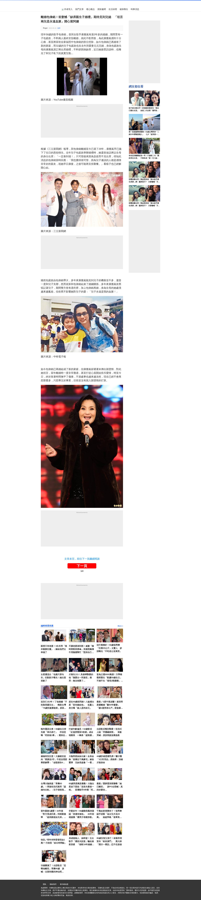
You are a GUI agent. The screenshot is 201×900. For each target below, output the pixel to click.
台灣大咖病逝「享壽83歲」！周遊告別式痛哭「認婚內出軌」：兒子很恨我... (53, 786)
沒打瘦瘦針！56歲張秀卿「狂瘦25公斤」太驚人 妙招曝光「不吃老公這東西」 (109, 648)
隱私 (44, 884)
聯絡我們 (53, 884)
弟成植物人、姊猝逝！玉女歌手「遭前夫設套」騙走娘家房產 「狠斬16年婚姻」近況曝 (81, 841)
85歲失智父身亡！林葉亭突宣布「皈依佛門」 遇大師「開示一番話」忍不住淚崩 (109, 841)
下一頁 (82, 566)
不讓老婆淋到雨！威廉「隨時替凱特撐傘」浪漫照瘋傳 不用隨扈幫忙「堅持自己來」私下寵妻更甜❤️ (82, 649)
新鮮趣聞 (101, 9)
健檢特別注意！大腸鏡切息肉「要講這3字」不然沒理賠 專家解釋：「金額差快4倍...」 (54, 759)
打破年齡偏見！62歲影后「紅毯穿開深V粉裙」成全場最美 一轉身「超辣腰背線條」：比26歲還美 (81, 732)
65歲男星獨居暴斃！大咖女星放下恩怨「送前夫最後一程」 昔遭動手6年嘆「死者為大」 (82, 786)
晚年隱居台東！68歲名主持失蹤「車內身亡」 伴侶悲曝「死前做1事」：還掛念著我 (54, 732)
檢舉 (58, 28)
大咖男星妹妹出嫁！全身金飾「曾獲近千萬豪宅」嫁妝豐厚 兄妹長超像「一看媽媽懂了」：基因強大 (81, 759)
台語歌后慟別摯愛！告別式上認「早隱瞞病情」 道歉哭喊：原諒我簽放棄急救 (109, 732)
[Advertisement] (82, 123)
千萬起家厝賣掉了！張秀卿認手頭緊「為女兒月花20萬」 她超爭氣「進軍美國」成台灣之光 (109, 814)
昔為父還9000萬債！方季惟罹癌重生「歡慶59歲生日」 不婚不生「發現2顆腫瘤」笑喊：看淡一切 (110, 677)
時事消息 (135, 9)
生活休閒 (113, 9)
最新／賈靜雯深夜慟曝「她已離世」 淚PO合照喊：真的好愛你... (110, 786)
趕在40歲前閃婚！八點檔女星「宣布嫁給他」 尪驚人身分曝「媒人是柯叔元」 (81, 705)
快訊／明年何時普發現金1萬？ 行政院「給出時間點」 (54, 841)
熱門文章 (79, 9)
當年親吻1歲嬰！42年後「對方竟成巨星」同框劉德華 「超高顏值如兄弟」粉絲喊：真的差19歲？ (53, 814)
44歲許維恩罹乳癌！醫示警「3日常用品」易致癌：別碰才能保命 (110, 759)
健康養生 (124, 9)
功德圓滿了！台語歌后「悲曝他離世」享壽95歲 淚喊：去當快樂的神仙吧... (53, 868)
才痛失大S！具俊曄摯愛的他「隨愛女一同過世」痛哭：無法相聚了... (81, 677)
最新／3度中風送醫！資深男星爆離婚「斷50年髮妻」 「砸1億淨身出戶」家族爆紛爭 (110, 705)
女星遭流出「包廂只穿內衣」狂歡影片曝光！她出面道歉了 (53, 677)
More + (120, 626)
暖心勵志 (90, 9)
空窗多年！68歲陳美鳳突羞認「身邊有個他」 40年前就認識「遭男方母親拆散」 (81, 814)
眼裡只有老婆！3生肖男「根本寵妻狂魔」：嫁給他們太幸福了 (54, 649)
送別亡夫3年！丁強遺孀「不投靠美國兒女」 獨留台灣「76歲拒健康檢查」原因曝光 (54, 705)
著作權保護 (64, 884)
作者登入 (68, 9)
